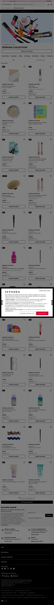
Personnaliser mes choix (27, 313)
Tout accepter (42, 313)
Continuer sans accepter (44, 290)
